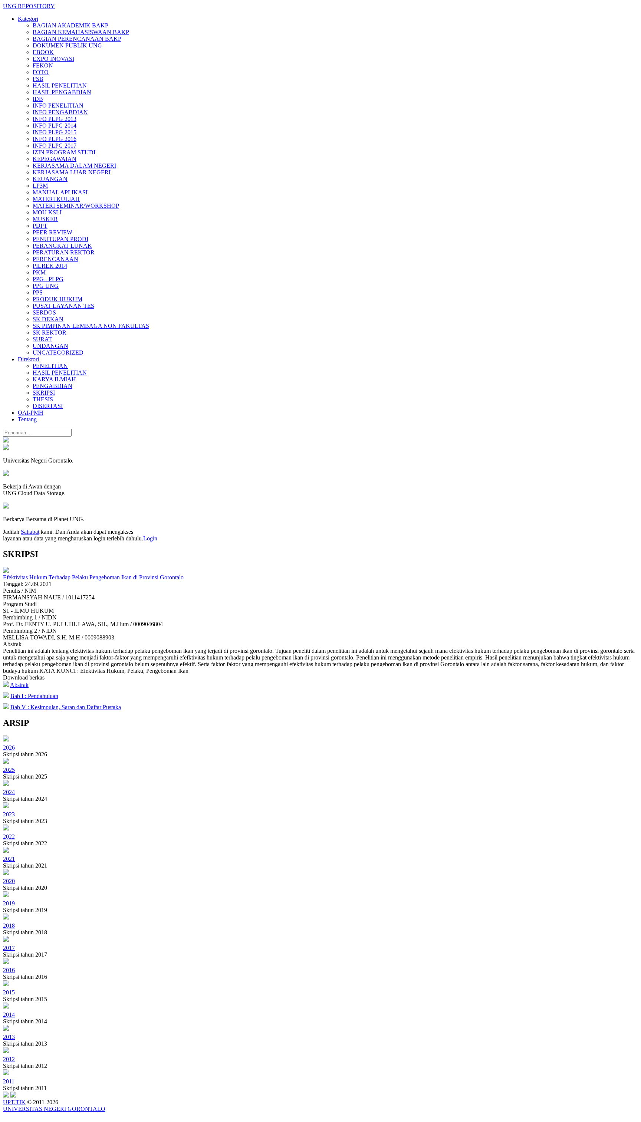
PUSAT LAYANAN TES (63, 306)
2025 (9, 770)
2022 (9, 836)
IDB (38, 99)
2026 (9, 747)
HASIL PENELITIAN (60, 85)
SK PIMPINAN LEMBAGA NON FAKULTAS (91, 326)
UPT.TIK (14, 1102)
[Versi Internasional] (6, 440)
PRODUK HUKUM (57, 299)
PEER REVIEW (52, 232)
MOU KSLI (47, 212)
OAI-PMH (30, 412)
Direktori (28, 359)
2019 (9, 903)
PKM (39, 272)
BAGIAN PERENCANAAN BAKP (77, 39)
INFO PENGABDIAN (60, 112)
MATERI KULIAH (56, 199)
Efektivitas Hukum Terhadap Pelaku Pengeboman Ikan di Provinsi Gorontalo (93, 577)
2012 (9, 1059)
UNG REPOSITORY (29, 6)
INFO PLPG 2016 (54, 139)
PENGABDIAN (52, 386)
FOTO (41, 72)
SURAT (42, 339)
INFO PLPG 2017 (54, 145)
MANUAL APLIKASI (60, 192)
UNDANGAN (50, 346)
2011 (8, 1081)
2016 (9, 970)
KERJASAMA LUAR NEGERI (72, 172)
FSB (38, 79)
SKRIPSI (44, 392)
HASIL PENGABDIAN (62, 92)
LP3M (40, 185)
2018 (9, 925)
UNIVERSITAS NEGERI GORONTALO (54, 1109)
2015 (9, 992)
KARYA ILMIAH (54, 379)
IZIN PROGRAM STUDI (64, 152)
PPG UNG (46, 286)
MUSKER (45, 219)
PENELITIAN (50, 366)
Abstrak (19, 685)
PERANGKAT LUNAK (62, 246)
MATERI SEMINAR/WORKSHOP (76, 206)
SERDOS (44, 312)
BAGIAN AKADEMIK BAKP (70, 25)
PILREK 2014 (50, 266)
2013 (9, 1037)
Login (150, 538)
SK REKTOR (49, 332)
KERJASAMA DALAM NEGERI (74, 165)
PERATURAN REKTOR (64, 252)
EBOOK (43, 52)
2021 (9, 859)
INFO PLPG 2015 (54, 132)
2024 (9, 792)
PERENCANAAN (55, 259)
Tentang (27, 419)
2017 (9, 948)
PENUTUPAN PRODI (60, 239)
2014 (9, 1014)
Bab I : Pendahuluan (34, 696)
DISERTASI (48, 406)
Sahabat (30, 532)
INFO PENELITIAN (58, 105)
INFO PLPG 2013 (54, 119)
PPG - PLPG (48, 279)
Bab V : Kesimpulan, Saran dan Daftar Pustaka (65, 707)
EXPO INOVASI (53, 59)
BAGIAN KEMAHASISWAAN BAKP (81, 32)
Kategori (28, 19)
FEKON (43, 65)
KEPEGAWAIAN (54, 159)
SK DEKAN (48, 319)
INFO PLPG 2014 (54, 125)
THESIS (43, 399)
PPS (38, 292)
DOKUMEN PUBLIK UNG (67, 45)
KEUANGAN (50, 179)
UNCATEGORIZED (58, 352)
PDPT (40, 226)
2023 (9, 814)
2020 (9, 881)
